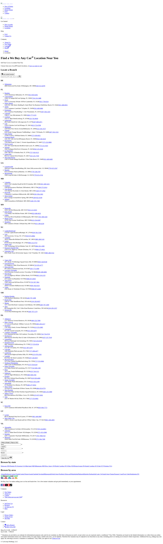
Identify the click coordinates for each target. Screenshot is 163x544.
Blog (6, 48)
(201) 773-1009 (34, 268)
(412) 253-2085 (38, 327)
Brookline (7, 325)
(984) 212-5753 (32, 243)
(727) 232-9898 (47, 142)
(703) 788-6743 (40, 436)
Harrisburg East (9, 342)
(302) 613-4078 (40, 86)
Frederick (7, 186)
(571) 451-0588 (42, 432)
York (6, 397)
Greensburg (8, 339)
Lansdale (7, 356)
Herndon (7, 434)
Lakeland (7, 113)
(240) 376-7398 (35, 201)
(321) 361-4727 (41, 129)
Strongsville (8, 310)
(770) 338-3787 (36, 172)
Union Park (8, 154)
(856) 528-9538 (42, 262)
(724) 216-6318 (37, 341)
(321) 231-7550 (34, 156)
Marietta (7, 170)
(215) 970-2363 (37, 354)
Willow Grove (9, 393)
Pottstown (7, 373)
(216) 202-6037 (35, 301)
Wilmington (8, 84)
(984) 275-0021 (40, 249)
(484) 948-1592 (31, 375)
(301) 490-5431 (45, 184)
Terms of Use (9, 517)
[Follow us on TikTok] (11, 485)
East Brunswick (9, 263)
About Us (7, 42)
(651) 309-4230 (39, 223)
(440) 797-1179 (32, 311)
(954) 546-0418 (41, 139)
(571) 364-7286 (40, 439)
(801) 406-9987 (37, 416)
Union (6, 287)
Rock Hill (7, 406)
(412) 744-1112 (34, 371)
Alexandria (8, 427)
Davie (6, 100)
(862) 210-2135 (40, 275)
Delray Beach (9, 103)
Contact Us (8, 36)
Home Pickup (9, 10)
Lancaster (7, 349)
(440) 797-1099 (44, 305)
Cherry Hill (8, 260)
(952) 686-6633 (36, 213)
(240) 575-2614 (42, 187)
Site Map (7, 518)
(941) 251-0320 (38, 149)
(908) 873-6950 (31, 279)
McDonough (8, 173)
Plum (6, 370)
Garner (7, 241)
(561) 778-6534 (43, 101)
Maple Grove (8, 218)
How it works (9, 24)
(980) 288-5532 (49, 253)
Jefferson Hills (9, 346)
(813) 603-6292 (33, 95)
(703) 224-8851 (41, 429)
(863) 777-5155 (31, 115)
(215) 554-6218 (32, 364)
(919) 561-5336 (36, 232)
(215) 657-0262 (38, 395)
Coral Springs (9, 96)
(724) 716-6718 (45, 334)
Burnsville (8, 208)
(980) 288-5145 (39, 239)
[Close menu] (13, 18)
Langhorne (8, 353)
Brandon (7, 93)
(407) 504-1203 (45, 112)
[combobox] (12, 445)
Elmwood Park (9, 267)
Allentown (8, 319)
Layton (7, 415)
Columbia (7, 182)
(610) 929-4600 (35, 378)
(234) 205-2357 (52, 308)
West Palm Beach (10, 157)
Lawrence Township (11, 270)
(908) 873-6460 (36, 289)
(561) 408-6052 (63, 105)
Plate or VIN (14, 442)
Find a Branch (10, 525)
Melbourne (8, 127)
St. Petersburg (9, 151)
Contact (7, 13)
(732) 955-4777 (38, 265)
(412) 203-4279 (32, 331)
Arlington (7, 431)
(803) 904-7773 (42, 407)
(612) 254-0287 (36, 220)
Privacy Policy (9, 515)
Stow (6, 306)
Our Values (8, 44)
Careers (7, 46)
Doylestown (8, 336)
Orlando (7, 130)
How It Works (9, 6)
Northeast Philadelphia (11, 363)
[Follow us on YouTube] (9, 485)
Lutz (6, 123)
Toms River (8, 280)
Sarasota (7, 147)
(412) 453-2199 (34, 381)
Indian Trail (8, 244)
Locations (7, 8)
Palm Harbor (8, 134)
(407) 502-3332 (53, 132)
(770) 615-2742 (38, 175)
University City (9, 251)
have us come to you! (35, 66)
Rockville (7, 192)
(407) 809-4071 (37, 122)
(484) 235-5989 (47, 392)
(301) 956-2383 (38, 194)
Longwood (8, 120)
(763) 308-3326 (42, 217)
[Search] (19, 76)
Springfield (8, 383)
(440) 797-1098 (31, 298)
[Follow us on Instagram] (4, 485)
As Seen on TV (9, 507)
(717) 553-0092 (33, 398)
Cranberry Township (11, 332)
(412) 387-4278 (27, 348)
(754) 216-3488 (36, 98)
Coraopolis (8, 329)
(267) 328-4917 (33, 358)
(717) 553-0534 (34, 344)
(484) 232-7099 (35, 320)
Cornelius (7, 237)
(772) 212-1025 (43, 146)
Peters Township (9, 366)
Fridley (7, 215)
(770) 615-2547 (52, 168)
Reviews (7, 505)
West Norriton (9, 390)
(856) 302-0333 (35, 285)
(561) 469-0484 (38, 108)
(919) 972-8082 (30, 236)
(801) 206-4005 (50, 420)
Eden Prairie (8, 212)
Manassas (7, 437)
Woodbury (8, 222)
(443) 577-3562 (40, 191)
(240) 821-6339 (37, 197)
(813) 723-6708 (36, 125)
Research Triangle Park (11, 248)
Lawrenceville (9, 166)
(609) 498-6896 (42, 272)
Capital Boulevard (10, 231)
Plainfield (7, 277)
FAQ (6, 11)
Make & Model (5, 442)
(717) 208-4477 (33, 351)
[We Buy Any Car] (19, 3)
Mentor (7, 303)
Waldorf (7, 199)
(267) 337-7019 (47, 337)
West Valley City (10, 418)
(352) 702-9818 (33, 118)
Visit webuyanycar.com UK (13, 497)
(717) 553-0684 (39, 361)
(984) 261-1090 (39, 246)
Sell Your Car (9, 503)
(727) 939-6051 (36, 135)
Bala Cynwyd (9, 322)
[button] (83, 85)
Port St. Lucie (9, 144)
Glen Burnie (8, 189)
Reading (7, 376)
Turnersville (8, 284)
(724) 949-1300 (36, 368)
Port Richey (8, 140)
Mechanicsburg (9, 359)
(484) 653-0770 (40, 388)
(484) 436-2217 (40, 324)
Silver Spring (8, 196)
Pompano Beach (9, 137)
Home (6, 51)
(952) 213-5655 (32, 210)
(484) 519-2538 (10, 527)
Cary (6, 234)
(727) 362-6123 (34, 152)
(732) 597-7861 (34, 282)
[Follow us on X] (6, 485)
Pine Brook (8, 274)
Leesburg (7, 117)
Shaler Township (10, 380)
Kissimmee (8, 110)
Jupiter (6, 106)
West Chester (8, 387)
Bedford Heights (9, 296)
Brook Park (8, 300)
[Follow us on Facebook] (2, 485)
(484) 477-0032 (31, 385)
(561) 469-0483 (48, 159)
